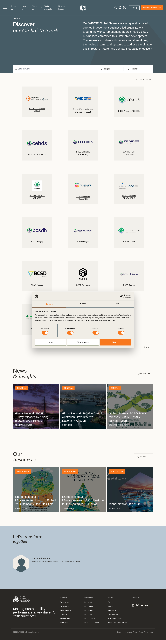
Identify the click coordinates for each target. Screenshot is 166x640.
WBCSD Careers (115, 618)
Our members (89, 618)
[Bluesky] (137, 605)
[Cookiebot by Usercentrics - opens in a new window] (121, 296)
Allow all (115, 342)
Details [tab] (83, 304)
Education (64, 623)
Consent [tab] (49, 304)
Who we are (65, 602)
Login (133, 7)
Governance (65, 618)
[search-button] (115, 7)
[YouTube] (142, 605)
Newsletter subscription (117, 623)
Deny (50, 342)
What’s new (34, 7)
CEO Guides (113, 614)
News (110, 606)
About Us (13, 7)
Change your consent (124, 632)
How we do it (65, 610)
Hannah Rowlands (41, 558)
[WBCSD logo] (83, 8)
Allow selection (83, 342)
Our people (88, 602)
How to (24, 7)
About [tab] (116, 304)
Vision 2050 (65, 614)
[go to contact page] (124, 7)
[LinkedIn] (133, 605)
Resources (112, 610)
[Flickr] (146, 605)
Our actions (88, 610)
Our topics (88, 614)
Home (15, 18)
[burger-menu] (5, 7)
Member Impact (61, 7)
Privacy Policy (138, 632)
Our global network (91, 623)
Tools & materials (48, 7)
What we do (65, 606)
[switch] (70, 333)
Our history (88, 606)
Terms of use (148, 632)
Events (110, 602)
